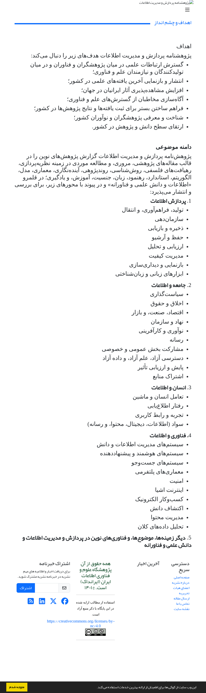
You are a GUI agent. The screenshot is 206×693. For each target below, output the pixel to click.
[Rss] (30, 602)
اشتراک (26, 588)
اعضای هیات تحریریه (181, 590)
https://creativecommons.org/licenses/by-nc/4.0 (81, 624)
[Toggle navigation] (104, 10)
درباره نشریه (180, 582)
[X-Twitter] (53, 602)
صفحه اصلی (181, 577)
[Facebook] (64, 602)
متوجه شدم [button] (16, 687)
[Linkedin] (42, 602)
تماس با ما (182, 603)
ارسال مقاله (181, 598)
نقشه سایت (181, 608)
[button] (95, 687)
